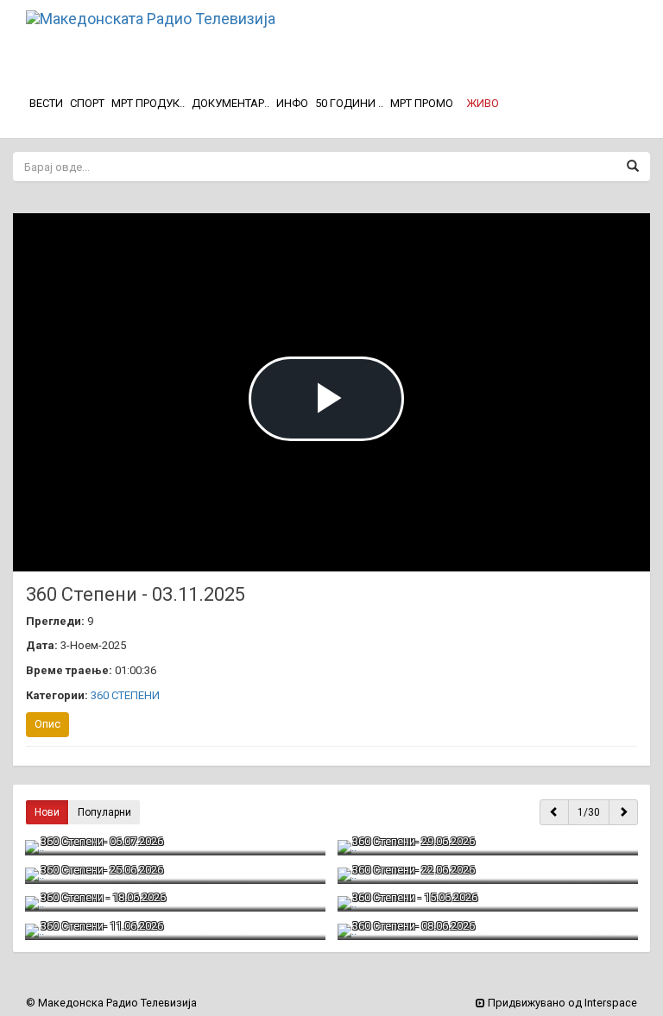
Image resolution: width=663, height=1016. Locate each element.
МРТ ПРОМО (421, 103)
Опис (47, 723)
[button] (482, 103)
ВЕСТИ (46, 103)
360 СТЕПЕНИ (125, 695)
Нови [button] (47, 812)
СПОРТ (87, 103)
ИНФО (292, 103)
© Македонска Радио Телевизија (111, 1002)
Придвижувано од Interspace (561, 1002)
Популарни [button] (104, 812)
